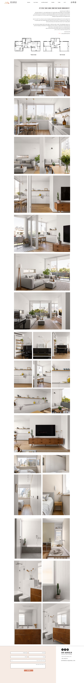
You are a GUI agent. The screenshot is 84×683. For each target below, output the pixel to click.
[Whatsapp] (62, 649)
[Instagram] (68, 649)
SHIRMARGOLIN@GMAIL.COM (68, 660)
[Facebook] (65, 649)
